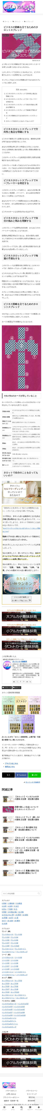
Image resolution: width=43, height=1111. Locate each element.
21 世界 (4, 924)
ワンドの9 (5, 946)
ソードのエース (7, 957)
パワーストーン (31, 1091)
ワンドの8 (14, 943)
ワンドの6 (14, 940)
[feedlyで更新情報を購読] (27, 681)
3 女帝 (4, 906)
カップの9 (5, 992)
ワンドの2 (18, 934)
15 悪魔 (4, 918)
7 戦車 (10, 909)
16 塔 (11, 918)
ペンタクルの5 (7, 1009)
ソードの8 (14, 966)
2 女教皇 (19, 903)
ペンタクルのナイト (9, 1021)
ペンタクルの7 (7, 1012)
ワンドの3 (5, 937)
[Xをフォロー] (17, 681)
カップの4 (14, 983)
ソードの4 (14, 960)
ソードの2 (18, 957)
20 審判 (17, 921)
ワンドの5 (5, 940)
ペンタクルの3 (7, 1006)
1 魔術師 (11, 903)
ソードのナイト (20, 972)
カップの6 (14, 986)
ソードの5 (5, 963)
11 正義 (21, 912)
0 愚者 (4, 903)
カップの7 (5, 989)
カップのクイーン (8, 998)
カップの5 (5, 986)
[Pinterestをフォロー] (23, 681)
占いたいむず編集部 (19, 661)
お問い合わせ (11, 1094)
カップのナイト (20, 995)
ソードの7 (5, 966)
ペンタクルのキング (9, 1027)
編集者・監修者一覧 (11, 1101)
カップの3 (5, 983)
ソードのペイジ (7, 972)
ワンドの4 (14, 937)
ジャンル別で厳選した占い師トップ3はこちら (21, 599)
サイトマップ (32, 1094)
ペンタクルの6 (19, 1009)
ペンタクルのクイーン (10, 1024)
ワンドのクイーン (8, 952)
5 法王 (16, 906)
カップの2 (18, 981)
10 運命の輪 (12, 912)
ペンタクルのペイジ (9, 1018)
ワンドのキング (22, 952)
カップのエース (7, 981)
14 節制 (25, 915)
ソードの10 (15, 969)
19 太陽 (10, 921)
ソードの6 (14, 963)
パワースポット (11, 1091)
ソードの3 (5, 960)
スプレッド (7, 687)
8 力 (15, 909)
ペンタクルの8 (19, 1012)
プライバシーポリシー (11, 1097)
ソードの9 (5, 969)
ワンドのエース (7, 934)
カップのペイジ (7, 995)
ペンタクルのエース (9, 1004)
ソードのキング (22, 975)
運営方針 (32, 1097)
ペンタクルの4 (19, 1006)
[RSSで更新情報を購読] (30, 681)
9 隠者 (4, 912)
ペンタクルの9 (7, 1015)
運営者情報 (32, 1101)
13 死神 (18, 915)
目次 (17, 89)
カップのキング (22, 998)
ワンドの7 (5, 943)
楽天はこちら (10, 767)
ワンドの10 (15, 946)
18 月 (4, 921)
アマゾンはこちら (11, 763)
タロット (18, 687)
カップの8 (14, 989)
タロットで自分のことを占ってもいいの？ (20, 121)
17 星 (16, 918)
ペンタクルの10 (19, 1015)
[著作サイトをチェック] (13, 681)
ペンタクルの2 (23, 1004)
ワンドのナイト (20, 949)
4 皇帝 (10, 906)
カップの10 (15, 992)
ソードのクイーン (8, 975)
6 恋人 (4, 909)
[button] (39, 893)
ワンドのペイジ (7, 949)
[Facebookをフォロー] (20, 681)
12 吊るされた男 (8, 915)
